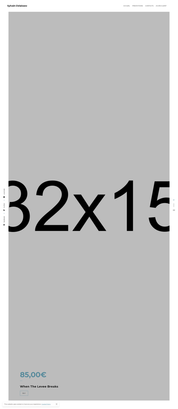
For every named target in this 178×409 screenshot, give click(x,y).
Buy (24, 393)
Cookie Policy (46, 404)
